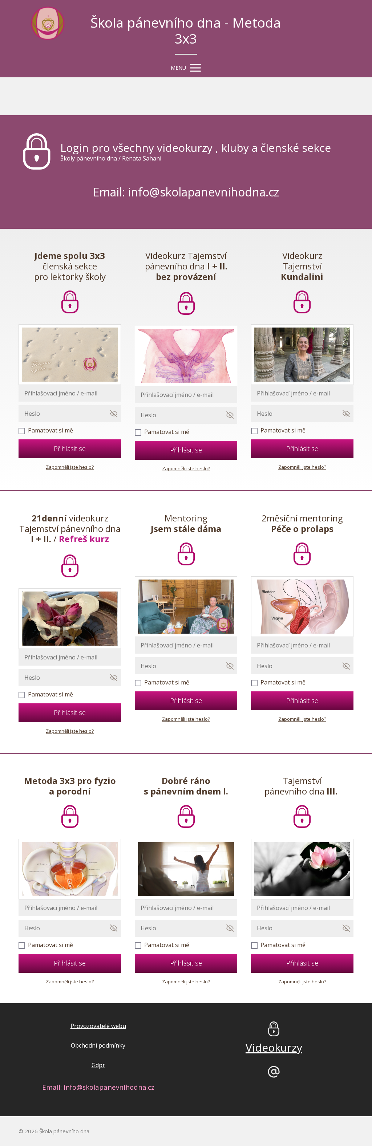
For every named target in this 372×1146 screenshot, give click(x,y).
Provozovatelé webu (98, 1026)
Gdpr (98, 1065)
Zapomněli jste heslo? (70, 467)
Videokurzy (274, 1047)
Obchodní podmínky (98, 1045)
